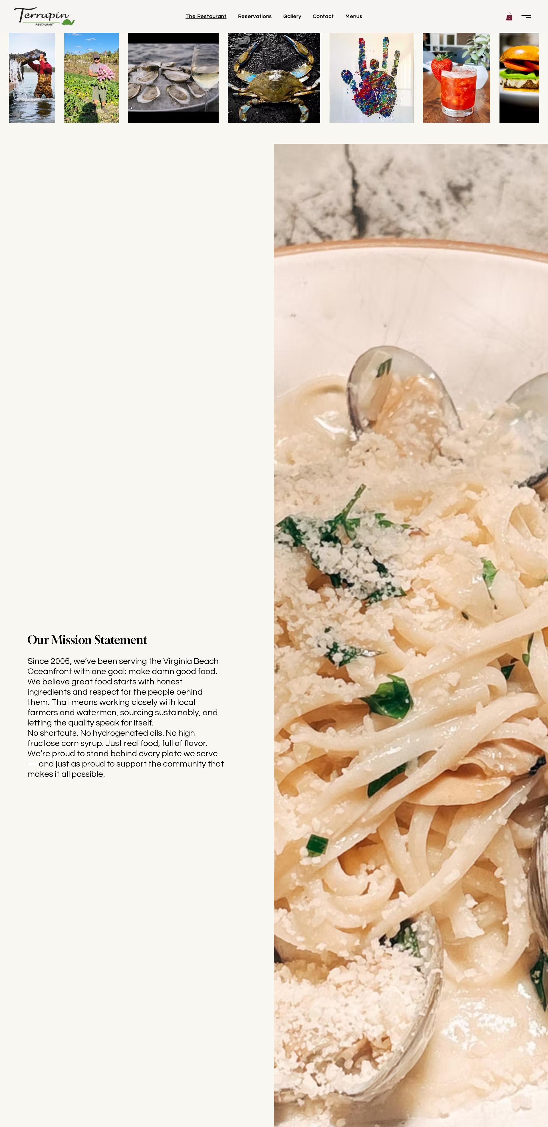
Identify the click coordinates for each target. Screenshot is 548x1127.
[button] (324, 529)
